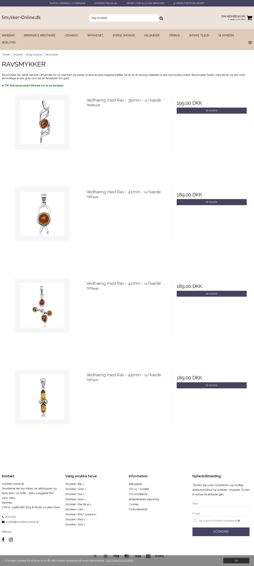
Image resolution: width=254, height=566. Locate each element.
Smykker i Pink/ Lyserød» (80, 514)
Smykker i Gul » (74, 494)
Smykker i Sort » (75, 524)
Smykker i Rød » (75, 519)
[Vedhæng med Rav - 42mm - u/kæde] (42, 318)
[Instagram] (11, 540)
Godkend (221, 531)
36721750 (10, 516)
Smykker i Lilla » (75, 509)
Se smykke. (212, 110)
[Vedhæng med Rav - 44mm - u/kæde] (42, 410)
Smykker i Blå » (74, 484)
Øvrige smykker (123, 35)
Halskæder (152, 35)
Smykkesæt (95, 35)
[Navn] (221, 503)
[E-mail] (221, 513)
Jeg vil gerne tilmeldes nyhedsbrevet (224, 520)
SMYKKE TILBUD (199, 35)
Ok (236, 560)
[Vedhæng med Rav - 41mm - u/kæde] (42, 227)
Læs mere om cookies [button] (119, 560)
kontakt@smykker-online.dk (22, 521)
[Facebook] (3, 540)
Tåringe (174, 35)
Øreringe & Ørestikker (39, 35)
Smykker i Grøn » (75, 489)
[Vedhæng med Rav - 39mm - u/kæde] (42, 135)
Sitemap (7, 531)
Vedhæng (71, 35)
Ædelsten (9, 42)
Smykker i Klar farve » (78, 504)
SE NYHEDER (226, 35)
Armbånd (8, 35)
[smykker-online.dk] (21, 18)
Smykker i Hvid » (75, 499)
